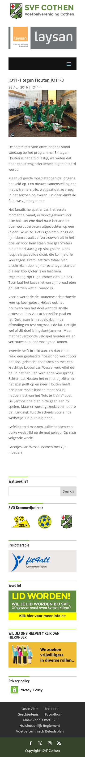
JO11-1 (37, 87)
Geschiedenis (28, 714)
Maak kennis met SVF (40, 720)
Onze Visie (29, 708)
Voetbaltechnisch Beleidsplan (40, 731)
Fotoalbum (53, 714)
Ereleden (51, 708)
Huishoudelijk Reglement (40, 725)
